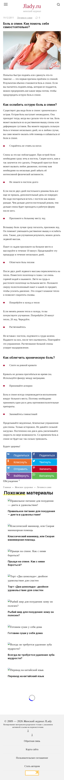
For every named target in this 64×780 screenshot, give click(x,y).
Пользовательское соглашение (32, 758)
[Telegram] (18, 469)
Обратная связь (32, 741)
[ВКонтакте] (18, 455)
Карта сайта (32, 749)
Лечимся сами (24, 18)
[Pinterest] (44, 469)
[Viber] (18, 476)
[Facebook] (44, 455)
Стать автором (32, 766)
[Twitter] (44, 462)
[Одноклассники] (18, 462)
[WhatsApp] (44, 476)
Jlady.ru (32, 6)
